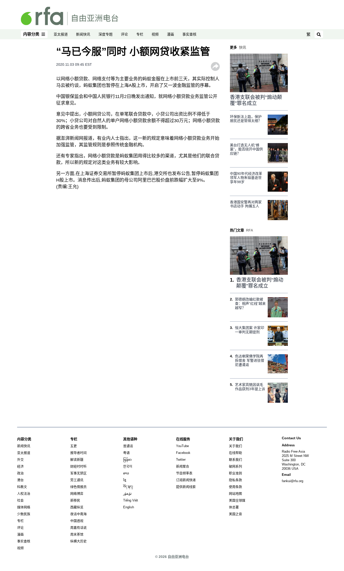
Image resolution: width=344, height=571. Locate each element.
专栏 (139, 34)
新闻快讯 (83, 34)
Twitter (181, 459)
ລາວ (126, 473)
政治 (20, 473)
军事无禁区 (78, 473)
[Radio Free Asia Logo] (69, 15)
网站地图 (235, 493)
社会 (20, 500)
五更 (73, 446)
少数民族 (23, 514)
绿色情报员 (78, 487)
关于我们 (235, 446)
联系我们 (235, 459)
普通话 (128, 446)
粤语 (126, 453)
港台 (20, 480)
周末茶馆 (76, 534)
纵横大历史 (78, 541)
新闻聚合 (182, 466)
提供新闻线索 (186, 487)
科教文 (22, 487)
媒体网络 (23, 507)
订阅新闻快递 (186, 480)
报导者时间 (78, 453)
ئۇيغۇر (127, 493)
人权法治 (23, 493)
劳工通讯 (76, 480)
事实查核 (189, 34)
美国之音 (235, 514)
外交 (20, 459)
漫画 (170, 34)
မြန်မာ (127, 459)
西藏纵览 (76, 507)
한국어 (127, 466)
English (128, 507)
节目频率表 (184, 473)
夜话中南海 (78, 514)
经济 (20, 466)
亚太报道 (61, 34)
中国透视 (76, 521)
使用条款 (235, 487)
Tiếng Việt (130, 500)
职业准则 (235, 473)
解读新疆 (76, 459)
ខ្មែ (124, 480)
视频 (155, 34)
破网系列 (235, 466)
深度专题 (105, 34)
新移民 (75, 500)
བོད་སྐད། (128, 487)
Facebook (183, 453)
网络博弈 (76, 493)
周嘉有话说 (78, 527)
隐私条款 (235, 480)
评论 (124, 34)
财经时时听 (78, 466)
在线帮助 (235, 453)
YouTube (182, 446)
